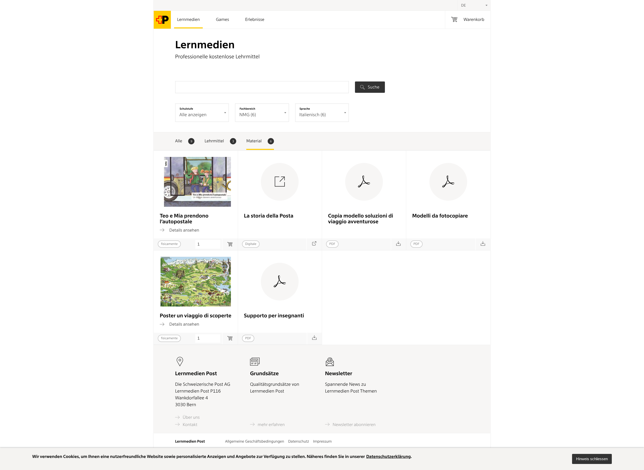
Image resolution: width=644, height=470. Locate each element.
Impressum (322, 441)
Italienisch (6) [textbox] (312, 114)
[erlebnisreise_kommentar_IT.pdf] (314, 339)
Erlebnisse (254, 19)
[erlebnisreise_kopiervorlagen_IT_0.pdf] (483, 244)
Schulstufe (186, 108)
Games (222, 19)
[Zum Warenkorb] (230, 244)
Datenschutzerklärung (388, 456)
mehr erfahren (271, 424)
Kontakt (189, 424)
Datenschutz (298, 441)
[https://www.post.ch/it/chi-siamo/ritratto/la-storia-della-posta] (314, 244)
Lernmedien (188, 19)
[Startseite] (162, 20)
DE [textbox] (463, 5)
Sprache (305, 108)
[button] (592, 459)
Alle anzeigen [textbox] (193, 114)
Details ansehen (183, 230)
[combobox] (474, 5)
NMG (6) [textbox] (247, 114)
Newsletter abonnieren (354, 424)
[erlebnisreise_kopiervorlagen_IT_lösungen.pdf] (398, 244)
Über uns (191, 417)
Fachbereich (247, 108)
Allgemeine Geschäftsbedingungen (254, 441)
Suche (373, 87)
